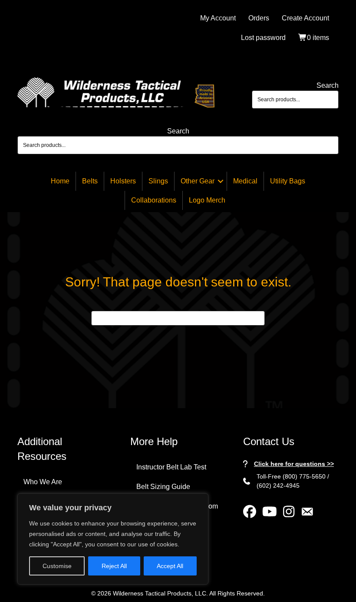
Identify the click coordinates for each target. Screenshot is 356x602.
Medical (245, 181)
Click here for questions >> (294, 463)
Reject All (114, 565)
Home (60, 181)
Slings (158, 181)
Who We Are (42, 482)
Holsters (123, 181)
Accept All (170, 565)
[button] (220, 181)
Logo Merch (207, 200)
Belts (90, 181)
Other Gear (197, 181)
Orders (258, 18)
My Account (218, 18)
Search (327, 85)
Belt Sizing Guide (163, 486)
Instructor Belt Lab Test (171, 467)
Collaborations (153, 200)
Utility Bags (287, 181)
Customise (57, 565)
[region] (112, 539)
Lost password (263, 37)
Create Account (305, 18)
